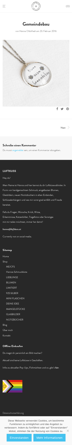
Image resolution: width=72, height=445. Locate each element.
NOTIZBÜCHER (14, 320)
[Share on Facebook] (57, 109)
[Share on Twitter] (62, 109)
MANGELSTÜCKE (15, 309)
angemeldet (17, 150)
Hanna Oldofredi (27, 31)
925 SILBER (12, 293)
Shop (5, 261)
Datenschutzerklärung (13, 413)
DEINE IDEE (12, 304)
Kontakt (6, 335)
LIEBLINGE (12, 277)
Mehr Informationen (49, 437)
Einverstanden (19, 437)
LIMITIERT (11, 288)
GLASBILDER (13, 314)
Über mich (8, 330)
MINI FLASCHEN (15, 298)
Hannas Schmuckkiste (16, 272)
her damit (37, 222)
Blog (5, 325)
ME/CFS (10, 267)
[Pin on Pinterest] (67, 109)
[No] (67, 430)
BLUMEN (11, 282)
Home (6, 256)
